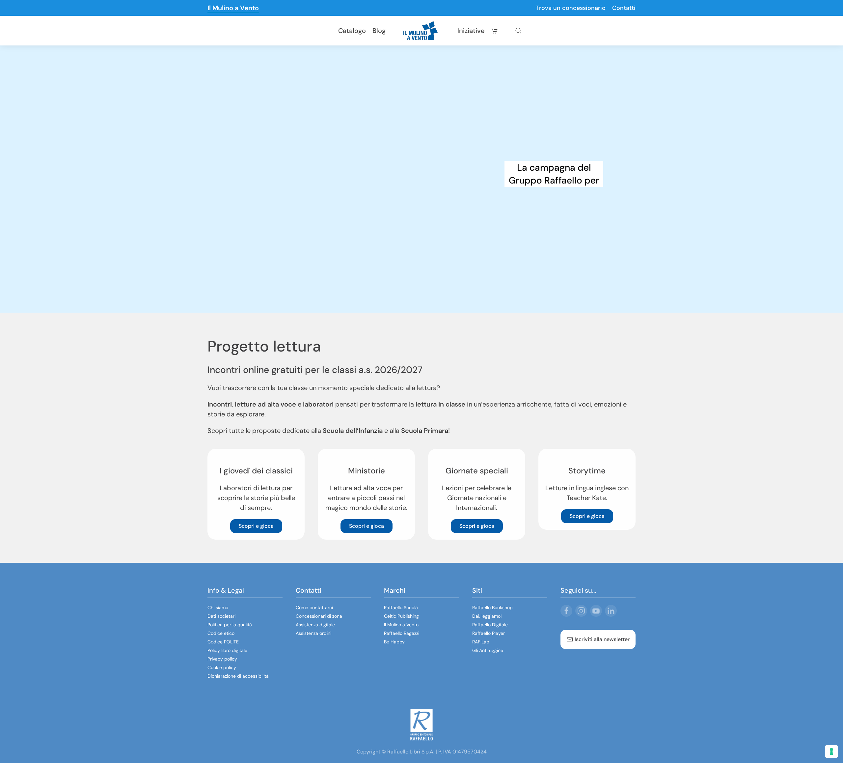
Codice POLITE (223, 642)
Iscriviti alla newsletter (602, 639)
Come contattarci (314, 607)
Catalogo (352, 30)
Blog (379, 30)
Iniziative (471, 30)
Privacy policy (222, 659)
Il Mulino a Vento (233, 8)
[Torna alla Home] (421, 30)
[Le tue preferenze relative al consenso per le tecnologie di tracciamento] (831, 751)
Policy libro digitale (227, 650)
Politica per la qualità (229, 625)
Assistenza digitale (315, 625)
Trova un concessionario (571, 8)
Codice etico (220, 633)
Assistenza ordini (313, 633)
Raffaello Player (488, 633)
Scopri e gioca (256, 526)
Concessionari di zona (319, 616)
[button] (518, 30)
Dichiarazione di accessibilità (238, 676)
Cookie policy (221, 667)
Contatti (624, 8)
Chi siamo (217, 607)
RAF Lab (480, 642)
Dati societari (221, 616)
